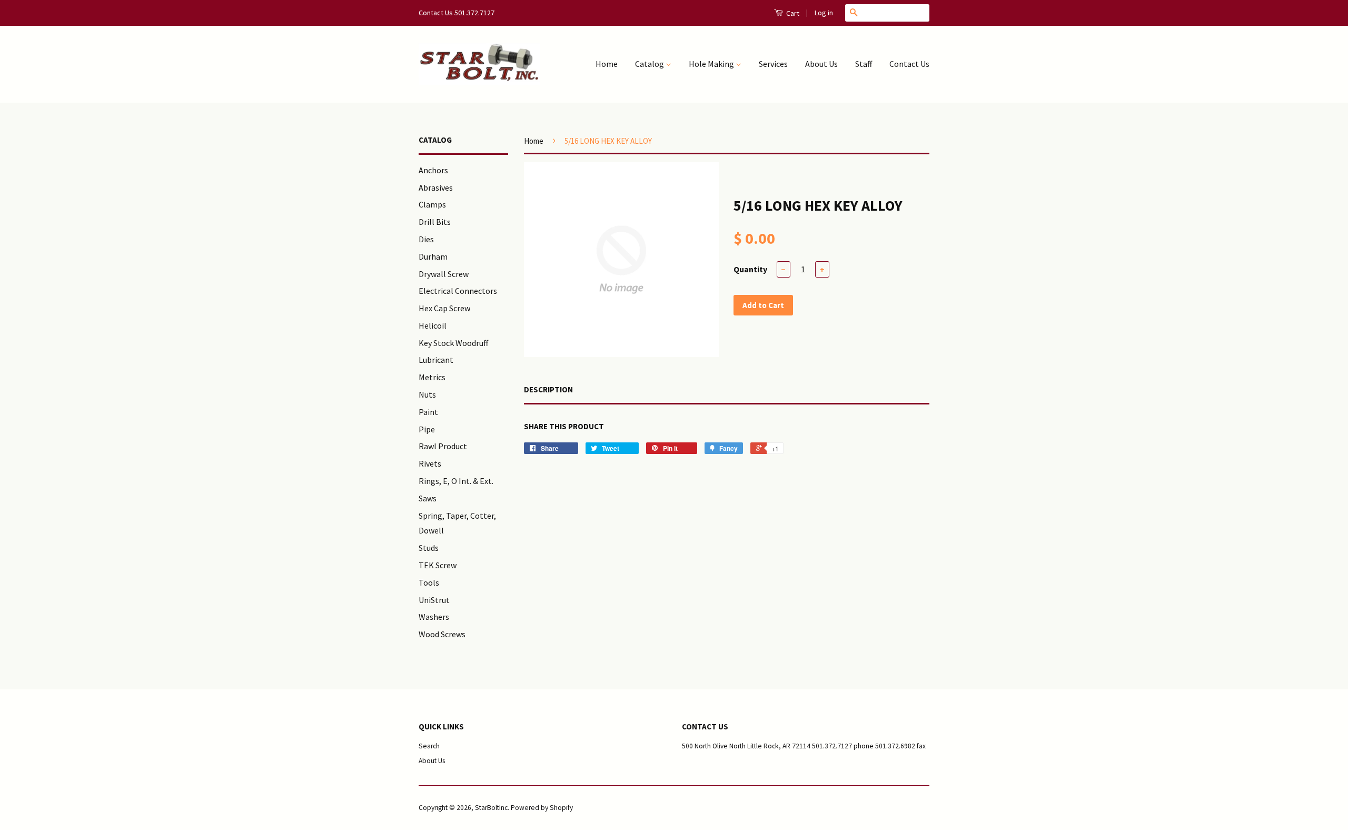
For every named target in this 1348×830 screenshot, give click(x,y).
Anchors (433, 170)
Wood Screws (442, 634)
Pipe (427, 429)
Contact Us (909, 63)
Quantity (750, 269)
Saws (428, 498)
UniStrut (434, 600)
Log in (824, 12)
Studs (429, 547)
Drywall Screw (444, 274)
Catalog (650, 63)
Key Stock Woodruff (453, 343)
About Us (821, 63)
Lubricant (436, 359)
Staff (863, 63)
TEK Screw (438, 565)
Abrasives (436, 187)
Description (548, 389)
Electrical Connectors (458, 290)
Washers (434, 616)
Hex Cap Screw (444, 308)
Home (607, 63)
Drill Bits (435, 221)
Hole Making (712, 63)
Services (773, 63)
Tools (429, 582)
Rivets (430, 463)
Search (429, 746)
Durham (433, 256)
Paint (428, 412)
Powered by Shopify (542, 807)
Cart (792, 13)
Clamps (432, 204)
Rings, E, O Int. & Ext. (456, 481)
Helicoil (433, 325)
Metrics (432, 377)
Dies (426, 239)
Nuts (427, 394)
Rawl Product (443, 446)
